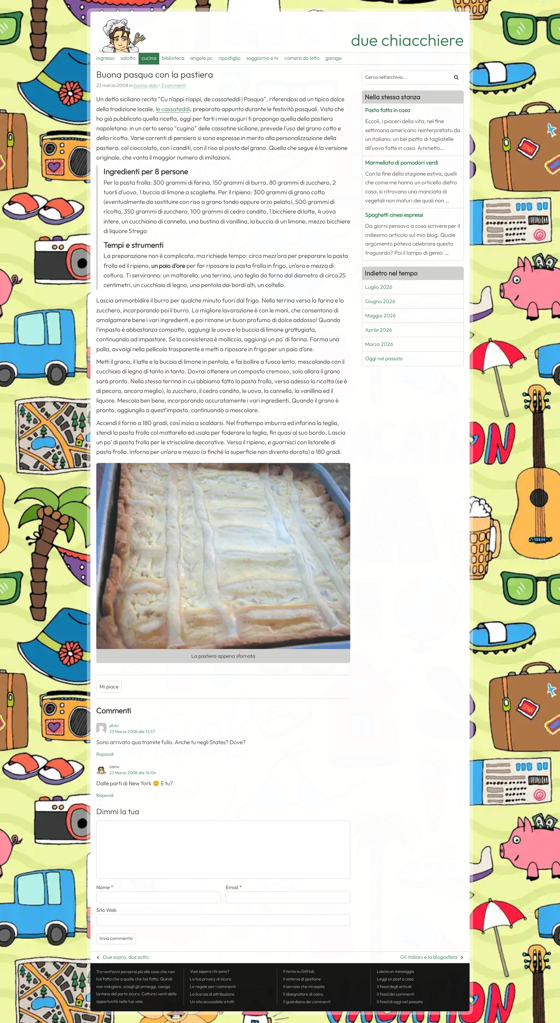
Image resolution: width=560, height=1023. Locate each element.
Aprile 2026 (378, 330)
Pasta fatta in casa (387, 110)
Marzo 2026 (379, 344)
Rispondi (104, 754)
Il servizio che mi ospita (304, 986)
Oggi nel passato (384, 358)
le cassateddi (173, 109)
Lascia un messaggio (395, 971)
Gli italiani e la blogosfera (428, 957)
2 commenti (173, 85)
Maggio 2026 (380, 316)
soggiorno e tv (262, 58)
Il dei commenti (395, 994)
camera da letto (302, 58)
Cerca (454, 77)
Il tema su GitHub (298, 971)
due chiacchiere (407, 40)
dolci (153, 85)
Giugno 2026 (380, 301)
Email (234, 887)
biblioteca (173, 58)
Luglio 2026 (378, 287)
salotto (128, 58)
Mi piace (108, 687)
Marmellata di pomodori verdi (401, 163)
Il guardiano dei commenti (306, 1001)
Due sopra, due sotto (126, 957)
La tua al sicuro (210, 979)
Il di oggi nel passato (400, 1001)
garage (334, 58)
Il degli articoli (394, 986)
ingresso (105, 58)
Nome (104, 887)
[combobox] (403, 77)
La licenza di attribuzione (212, 994)
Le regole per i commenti (213, 986)
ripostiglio (229, 58)
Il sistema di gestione (302, 979)
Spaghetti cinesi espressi (394, 215)
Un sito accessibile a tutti (212, 1001)
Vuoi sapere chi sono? (209, 971)
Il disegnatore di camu (303, 994)
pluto (113, 725)
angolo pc (201, 58)
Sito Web (106, 910)
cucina (148, 58)
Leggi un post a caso (395, 979)
